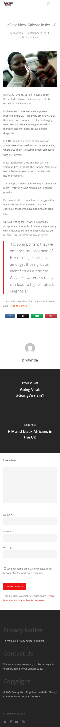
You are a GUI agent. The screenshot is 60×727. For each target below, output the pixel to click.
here (41, 640)
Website (7, 548)
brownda (18, 33)
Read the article (19, 305)
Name (7, 514)
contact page (35, 668)
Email (7, 531)
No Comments (30, 37)
